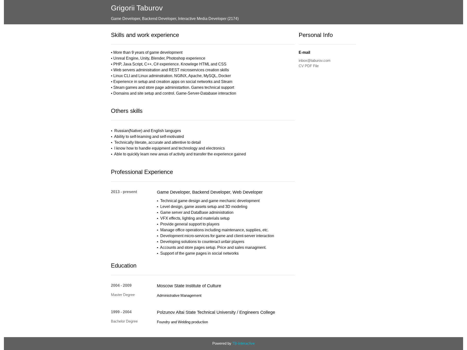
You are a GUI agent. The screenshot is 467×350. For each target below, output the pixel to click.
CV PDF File (309, 66)
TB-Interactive (243, 343)
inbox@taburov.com (315, 60)
